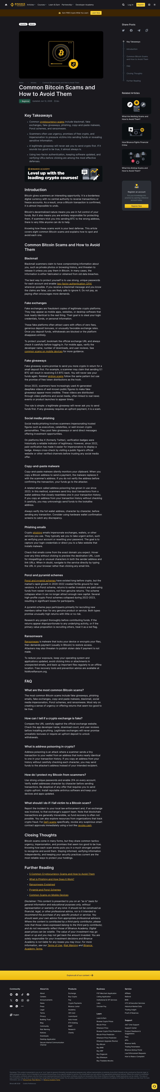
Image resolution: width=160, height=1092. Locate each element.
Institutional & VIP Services (107, 1000)
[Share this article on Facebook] (131, 30)
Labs (98, 1003)
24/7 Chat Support (132, 1025)
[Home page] (17, 5)
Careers (43, 997)
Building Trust (45, 1019)
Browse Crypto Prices (105, 1021)
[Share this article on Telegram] (139, 30)
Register (141, 5)
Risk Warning (45, 1029)
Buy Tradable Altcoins (105, 1061)
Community (44, 1026)
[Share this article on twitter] (123, 30)
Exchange (72, 993)
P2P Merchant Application (106, 993)
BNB (126, 1000)
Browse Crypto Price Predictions (109, 1031)
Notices (43, 1033)
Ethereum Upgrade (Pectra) (107, 1041)
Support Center (131, 1028)
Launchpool (72, 1016)
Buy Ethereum (102, 1057)
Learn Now (96, 13)
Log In (130, 5)
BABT (70, 1026)
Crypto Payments (75, 1003)
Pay (69, 1000)
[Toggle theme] (154, 4)
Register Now (136, 206)
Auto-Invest (72, 1019)
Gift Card (71, 1013)
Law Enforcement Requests (135, 1053)
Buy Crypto (72, 997)
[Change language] (149, 5)
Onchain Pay (101, 1006)
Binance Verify (130, 1043)
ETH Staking (73, 1023)
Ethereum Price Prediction (106, 1038)
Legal (42, 1010)
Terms (42, 1013)
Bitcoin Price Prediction (105, 1034)
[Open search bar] (123, 5)
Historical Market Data (133, 1006)
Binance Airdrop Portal (133, 1050)
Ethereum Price (102, 1028)
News (42, 1003)
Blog (41, 1023)
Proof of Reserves (131, 1013)
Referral (128, 997)
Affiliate (128, 993)
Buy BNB (100, 1048)
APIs (126, 1040)
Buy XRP (100, 1051)
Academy (72, 1010)
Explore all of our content (78, 975)
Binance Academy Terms (52, 1080)
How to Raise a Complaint (134, 1056)
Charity (71, 1033)
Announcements (46, 1000)
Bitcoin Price (101, 1025)
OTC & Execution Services (135, 1003)
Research (71, 1029)
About (42, 993)
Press (42, 1006)
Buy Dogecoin (102, 1054)
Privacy (43, 1016)
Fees (126, 1037)
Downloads (44, 1036)
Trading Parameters (132, 1047)
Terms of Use (27, 1080)
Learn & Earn (101, 1018)
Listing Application (104, 997)
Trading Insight (130, 1010)
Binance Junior (74, 1006)
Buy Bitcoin (101, 1044)
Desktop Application (48, 1039)
